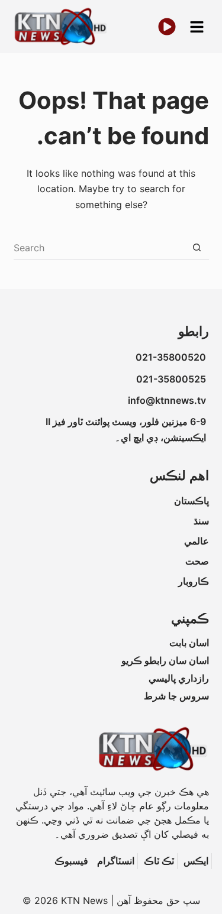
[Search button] (197, 248)
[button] (196, 27)
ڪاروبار (193, 581)
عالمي (196, 541)
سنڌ (201, 521)
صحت (197, 561)
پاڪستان (191, 501)
